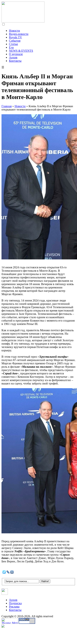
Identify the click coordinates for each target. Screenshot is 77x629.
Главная (6, 106)
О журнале (16, 54)
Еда (11, 47)
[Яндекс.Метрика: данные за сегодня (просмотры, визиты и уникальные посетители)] (9, 621)
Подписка (15, 603)
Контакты (15, 60)
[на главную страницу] (22, 21)
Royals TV (15, 37)
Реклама (14, 606)
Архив (13, 57)
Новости (14, 30)
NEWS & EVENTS (21, 50)
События (14, 40)
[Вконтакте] (4, 593)
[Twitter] (4, 572)
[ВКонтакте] (12, 572)
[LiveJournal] (8, 572)
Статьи (13, 44)
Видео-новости (18, 34)
